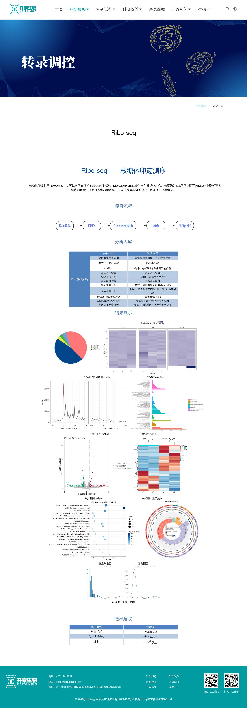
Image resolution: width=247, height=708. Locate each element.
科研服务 (78, 9)
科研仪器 (131, 9)
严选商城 (157, 9)
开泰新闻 (180, 9)
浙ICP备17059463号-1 (120, 699)
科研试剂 (104, 9)
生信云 (204, 9)
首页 (59, 9)
